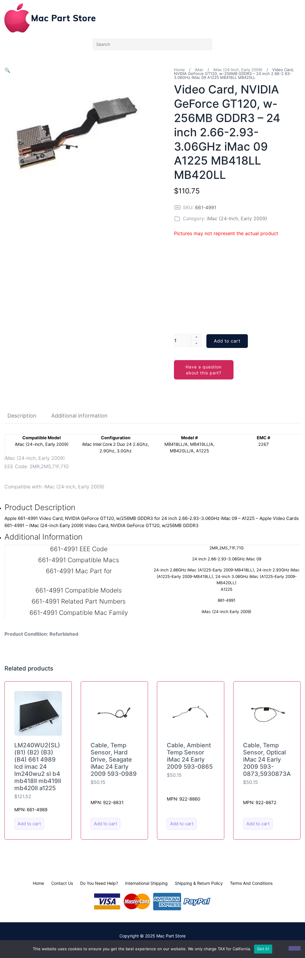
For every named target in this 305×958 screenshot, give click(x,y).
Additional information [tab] (79, 415)
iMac (199, 69)
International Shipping (146, 883)
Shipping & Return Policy (199, 883)
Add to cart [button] (29, 823)
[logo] (50, 18)
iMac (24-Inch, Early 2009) (237, 69)
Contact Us (62, 883)
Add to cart (227, 341)
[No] (295, 948)
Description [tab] (21, 415)
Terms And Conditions (251, 883)
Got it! (263, 948)
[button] (7, 70)
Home (179, 69)
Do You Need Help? (99, 883)
